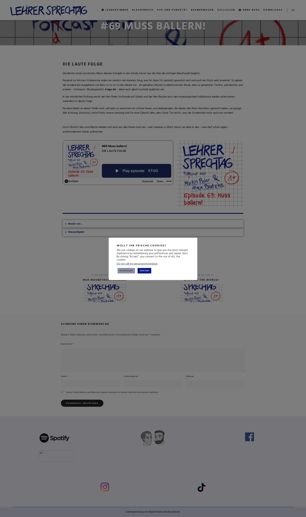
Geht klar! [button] (144, 271)
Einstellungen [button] (126, 271)
